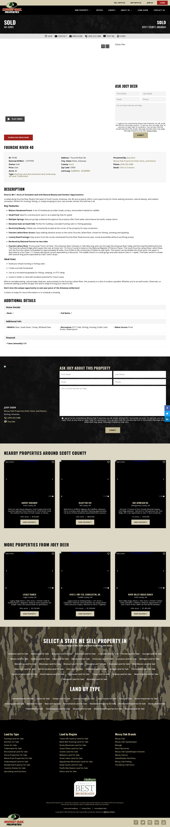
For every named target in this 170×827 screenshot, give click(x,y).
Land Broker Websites (94, 812)
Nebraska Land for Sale (119, 664)
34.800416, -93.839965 (80, 171)
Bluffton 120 (85, 503)
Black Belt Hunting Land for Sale (74, 742)
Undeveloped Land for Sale (58, 709)
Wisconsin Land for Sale (73, 679)
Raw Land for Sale (53, 703)
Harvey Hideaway (29, 503)
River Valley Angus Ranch (140, 594)
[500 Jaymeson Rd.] (140, 479)
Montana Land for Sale (96, 664)
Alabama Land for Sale (18, 654)
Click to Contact (126, 167)
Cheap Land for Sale (61, 698)
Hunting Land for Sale (14, 703)
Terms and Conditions (70, 808)
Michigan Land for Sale (149, 659)
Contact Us (159, 10)
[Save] (103, 46)
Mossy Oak (120, 738)
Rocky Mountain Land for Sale (73, 745)
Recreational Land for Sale (75, 703)
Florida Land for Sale (130, 654)
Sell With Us (119, 3)
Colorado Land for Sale (108, 654)
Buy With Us (136, 3)
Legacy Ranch (29, 594)
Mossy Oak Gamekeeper (126, 742)
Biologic (118, 745)
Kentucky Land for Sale (103, 659)
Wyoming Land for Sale (97, 679)
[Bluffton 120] (85, 479)
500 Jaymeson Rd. (140, 503)
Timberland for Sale (34, 709)
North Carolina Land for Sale (51, 669)
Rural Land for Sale (156, 703)
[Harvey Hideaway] (29, 479)
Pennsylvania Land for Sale (143, 669)
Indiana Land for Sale (40, 659)
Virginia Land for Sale (122, 674)
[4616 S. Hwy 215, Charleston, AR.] (85, 571)
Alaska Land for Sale (40, 654)
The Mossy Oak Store (124, 765)
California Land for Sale (85, 654)
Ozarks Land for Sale (69, 751)
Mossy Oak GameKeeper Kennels (130, 751)
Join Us (150, 3)
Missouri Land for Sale (73, 664)
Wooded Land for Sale (135, 709)
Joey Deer (131, 157)
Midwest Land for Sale (69, 755)
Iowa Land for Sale (60, 659)
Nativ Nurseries (122, 748)
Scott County (149, 27)
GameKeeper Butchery (125, 758)
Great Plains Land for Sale (71, 748)
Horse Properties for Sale (146, 698)
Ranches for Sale (34, 703)
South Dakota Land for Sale (52, 674)
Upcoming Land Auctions (15, 771)
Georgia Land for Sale (152, 654)
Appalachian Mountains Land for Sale (76, 761)
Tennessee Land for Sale (78, 674)
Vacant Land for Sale (82, 709)
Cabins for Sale (43, 698)
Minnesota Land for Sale (25, 664)
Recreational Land (36, 174)
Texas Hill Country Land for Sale (74, 738)
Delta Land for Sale (68, 771)
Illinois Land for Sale (19, 659)
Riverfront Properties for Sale (132, 703)
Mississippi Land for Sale (50, 664)
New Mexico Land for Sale (143, 664)
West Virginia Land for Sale (146, 674)
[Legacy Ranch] (29, 571)
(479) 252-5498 (126, 164)
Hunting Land (20, 174)
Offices (99, 10)
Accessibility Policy (100, 808)
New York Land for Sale (25, 669)
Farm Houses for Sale (106, 698)
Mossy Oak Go (121, 755)
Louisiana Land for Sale (126, 659)
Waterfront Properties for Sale (108, 709)
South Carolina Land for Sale (24, 674)
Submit (140, 135)
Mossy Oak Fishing (123, 761)
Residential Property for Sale (103, 703)
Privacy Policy (152, 131)
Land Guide (143, 10)
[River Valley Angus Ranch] (140, 571)
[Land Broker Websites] (109, 812)
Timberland (22, 176)
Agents (111, 10)
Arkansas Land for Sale (62, 654)
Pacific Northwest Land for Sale (74, 768)
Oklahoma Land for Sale (96, 669)
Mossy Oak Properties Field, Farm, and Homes (134, 161)
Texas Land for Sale (101, 674)
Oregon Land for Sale (119, 669)
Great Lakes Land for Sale (71, 758)
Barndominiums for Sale (23, 698)
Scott (71, 164)
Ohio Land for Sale (74, 669)
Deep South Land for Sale (71, 765)
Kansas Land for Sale (80, 659)
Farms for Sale (125, 698)
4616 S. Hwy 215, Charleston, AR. (85, 594)
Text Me (11, 421)
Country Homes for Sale (84, 698)
